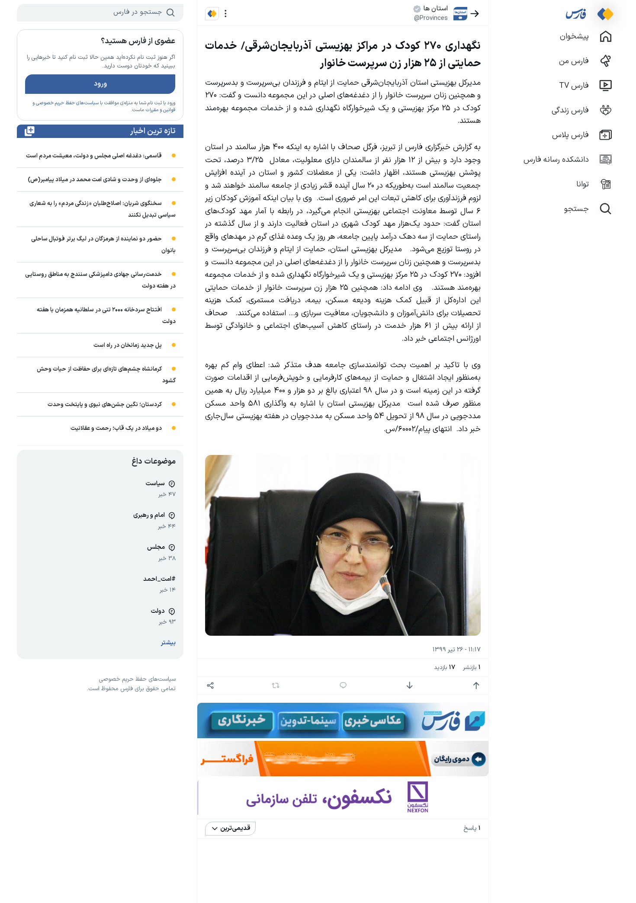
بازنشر (472, 667)
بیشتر (168, 642)
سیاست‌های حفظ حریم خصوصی (67, 103)
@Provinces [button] (431, 18)
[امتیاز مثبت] (476, 686)
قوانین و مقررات (160, 110)
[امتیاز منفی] (409, 686)
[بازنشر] (276, 685)
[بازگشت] (475, 13)
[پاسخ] (343, 686)
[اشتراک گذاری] (210, 686)
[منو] (226, 14)
